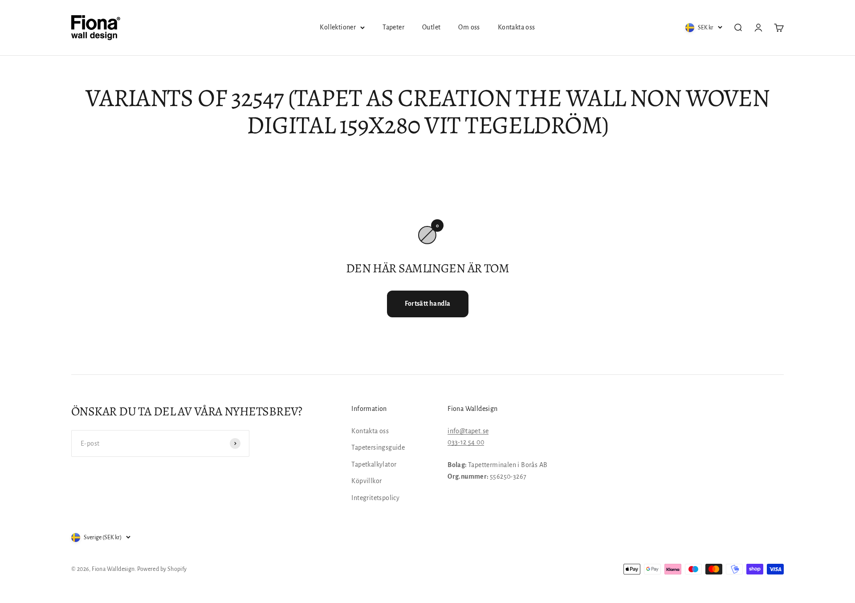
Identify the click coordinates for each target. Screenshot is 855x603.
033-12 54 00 (466, 442)
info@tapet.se (468, 431)
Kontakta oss (516, 27)
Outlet (431, 27)
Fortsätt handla (428, 303)
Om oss (469, 27)
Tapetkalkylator (373, 464)
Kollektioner (338, 27)
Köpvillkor (366, 480)
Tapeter (393, 27)
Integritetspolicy (375, 497)
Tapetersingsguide (378, 447)
